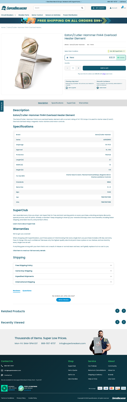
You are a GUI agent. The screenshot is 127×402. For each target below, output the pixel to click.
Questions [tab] (26, 291)
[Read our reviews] (27, 388)
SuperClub (71, 103)
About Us (111, 370)
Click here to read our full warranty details (29, 251)
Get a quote (72, 87)
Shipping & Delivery (95, 375)
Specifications (57, 103)
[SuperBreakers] (14, 8)
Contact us (8, 375)
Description (43, 103)
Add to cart (104, 68)
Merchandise (73, 379)
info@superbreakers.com (72, 343)
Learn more (102, 87)
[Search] (82, 8)
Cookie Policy (32, 398)
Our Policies (92, 366)
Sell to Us (71, 375)
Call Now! (123, 2)
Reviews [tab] (16, 291)
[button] (12, 389)
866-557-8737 (48, 343)
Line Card (111, 379)
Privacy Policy (21, 398)
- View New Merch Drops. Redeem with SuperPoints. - (64, 2)
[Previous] (117, 311)
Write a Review (65, 300)
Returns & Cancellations (97, 370)
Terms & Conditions (7, 398)
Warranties (83, 103)
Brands (110, 375)
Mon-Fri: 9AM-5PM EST (26, 343)
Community (112, 366)
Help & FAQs (92, 379)
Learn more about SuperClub (24, 224)
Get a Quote (72, 370)
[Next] (124, 311)
